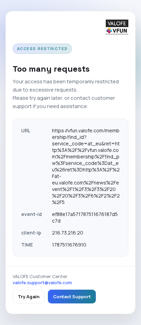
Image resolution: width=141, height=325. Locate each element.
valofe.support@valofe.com (42, 282)
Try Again (28, 296)
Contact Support (72, 296)
